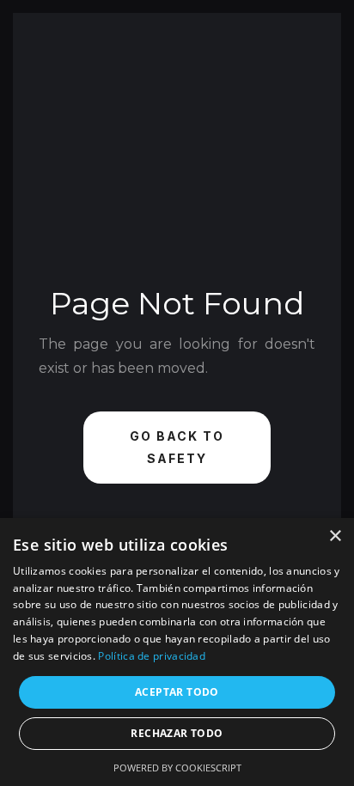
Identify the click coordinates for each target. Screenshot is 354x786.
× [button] (334, 536)
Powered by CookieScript (177, 767)
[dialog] (177, 652)
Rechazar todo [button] (177, 733)
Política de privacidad (151, 656)
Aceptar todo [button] (177, 692)
